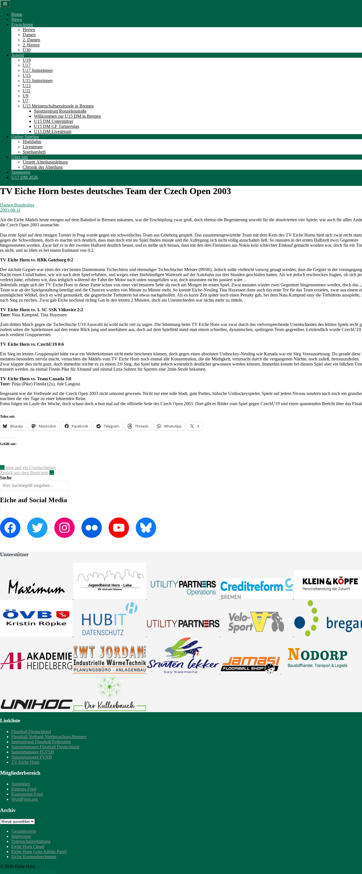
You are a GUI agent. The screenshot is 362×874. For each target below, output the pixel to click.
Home (16, 14)
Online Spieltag (25, 136)
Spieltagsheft (34, 151)
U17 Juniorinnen (38, 70)
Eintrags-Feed (23, 789)
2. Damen (31, 39)
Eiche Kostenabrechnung (33, 856)
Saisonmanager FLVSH (32, 752)
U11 (26, 90)
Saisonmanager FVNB (31, 757)
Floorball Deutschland (31, 731)
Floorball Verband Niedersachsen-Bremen (48, 736)
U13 (27, 85)
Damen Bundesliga (17, 205)
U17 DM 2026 (24, 177)
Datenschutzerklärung (30, 841)
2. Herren (31, 44)
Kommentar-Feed (27, 794)
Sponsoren (20, 172)
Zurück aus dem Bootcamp (27, 472)
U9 (25, 95)
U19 (27, 60)
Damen (29, 34)
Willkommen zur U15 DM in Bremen (67, 116)
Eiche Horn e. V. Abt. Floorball (28, 871)
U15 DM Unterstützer (53, 121)
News (16, 19)
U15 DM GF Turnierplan (56, 126)
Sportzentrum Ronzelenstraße (60, 111)
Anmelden (20, 783)
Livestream (32, 146)
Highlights (32, 141)
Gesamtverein (23, 831)
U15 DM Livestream (52, 131)
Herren (29, 29)
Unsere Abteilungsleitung (45, 162)
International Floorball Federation (41, 741)
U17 (27, 65)
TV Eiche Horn (25, 762)
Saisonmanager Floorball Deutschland (45, 746)
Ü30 (27, 50)
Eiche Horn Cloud (27, 846)
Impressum (21, 836)
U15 (27, 75)
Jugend (17, 55)
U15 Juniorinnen (38, 80)
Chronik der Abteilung (43, 167)
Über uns (19, 156)
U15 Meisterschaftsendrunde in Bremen (58, 106)
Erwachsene (22, 24)
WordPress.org (24, 799)
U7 (25, 100)
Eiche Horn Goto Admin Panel (38, 851)
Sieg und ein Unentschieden (28, 467)
